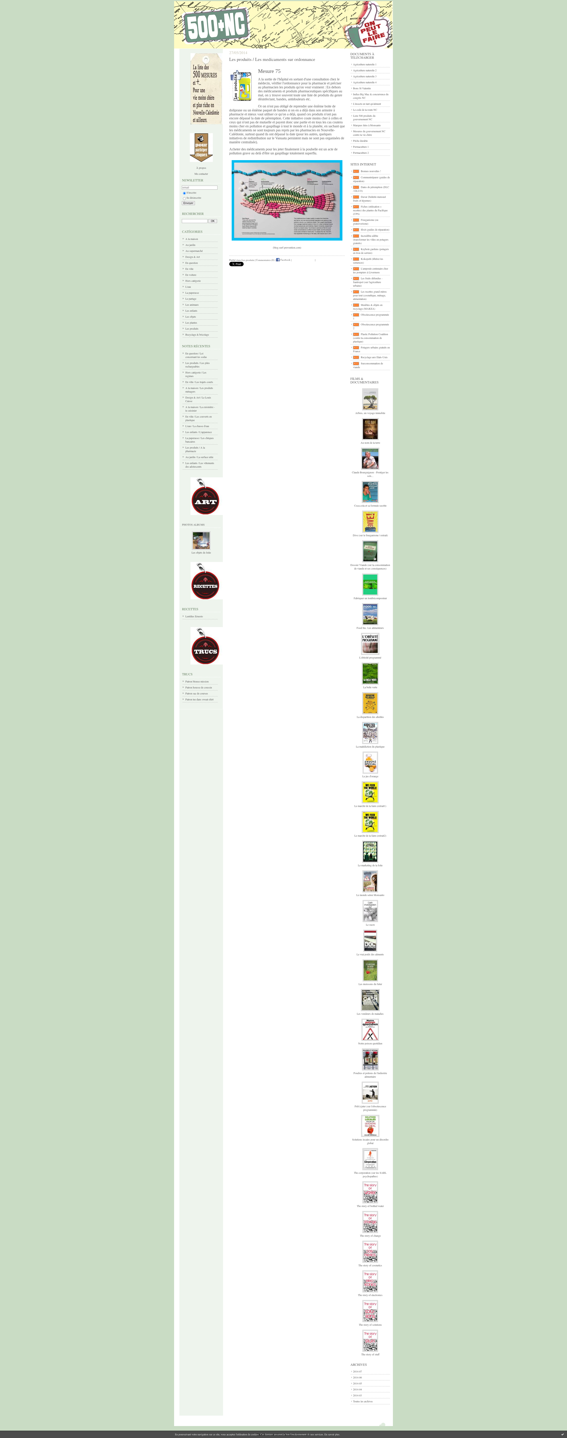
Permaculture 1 (361, 146)
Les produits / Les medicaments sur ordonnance (272, 59)
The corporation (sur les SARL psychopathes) (370, 1174)
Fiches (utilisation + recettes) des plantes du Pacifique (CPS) (370, 210)
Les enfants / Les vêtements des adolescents (199, 464)
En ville (189, 268)
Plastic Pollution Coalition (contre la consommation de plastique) (370, 337)
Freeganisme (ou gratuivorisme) (365, 221)
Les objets (190, 316)
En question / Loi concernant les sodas (196, 355)
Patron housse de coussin (198, 687)
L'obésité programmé (370, 657)
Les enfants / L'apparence (198, 432)
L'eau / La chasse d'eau (197, 426)
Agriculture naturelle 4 (365, 82)
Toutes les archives (363, 1401)
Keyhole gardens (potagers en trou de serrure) (371, 251)
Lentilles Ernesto (194, 616)
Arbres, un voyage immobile (370, 413)
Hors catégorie (193, 280)
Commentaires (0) (265, 259)
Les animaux (192, 304)
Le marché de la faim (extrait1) (370, 806)
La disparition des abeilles (370, 717)
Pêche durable (360, 140)
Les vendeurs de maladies (370, 1013)
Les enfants (191, 310)
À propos (201, 167)
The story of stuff (370, 1354)
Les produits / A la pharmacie (195, 449)
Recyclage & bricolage (197, 334)
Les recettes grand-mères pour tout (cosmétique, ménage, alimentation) (370, 295)
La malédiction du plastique (370, 746)
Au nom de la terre (370, 442)
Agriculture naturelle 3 (365, 76)
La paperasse (192, 292)
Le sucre (370, 924)
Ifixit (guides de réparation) (375, 229)
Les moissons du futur (370, 984)
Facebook (285, 259)
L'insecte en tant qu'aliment (367, 103)
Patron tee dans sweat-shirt (199, 699)
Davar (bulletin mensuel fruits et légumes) (369, 198)
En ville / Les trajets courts (199, 382)
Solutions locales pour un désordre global (370, 1141)
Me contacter (201, 173)
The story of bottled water (370, 1206)
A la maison (191, 239)
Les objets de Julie (201, 552)
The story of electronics (370, 1295)
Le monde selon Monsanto (370, 895)
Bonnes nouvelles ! (371, 171)
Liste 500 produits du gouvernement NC (364, 117)
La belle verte (370, 687)
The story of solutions (370, 1324)
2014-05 (357, 1383)
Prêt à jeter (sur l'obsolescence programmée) (370, 1108)
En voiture (190, 274)
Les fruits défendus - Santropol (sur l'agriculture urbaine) (368, 281)
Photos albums (193, 524)
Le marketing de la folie (370, 865)
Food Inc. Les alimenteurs (370, 628)
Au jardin (190, 245)
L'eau (188, 286)
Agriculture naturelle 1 (365, 64)
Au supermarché (194, 251)
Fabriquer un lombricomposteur (370, 598)
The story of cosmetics (370, 1265)
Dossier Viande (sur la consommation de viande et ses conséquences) (370, 566)
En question (191, 262)
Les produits (191, 328)
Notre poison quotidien (370, 1043)
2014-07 (357, 1371)
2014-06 (357, 1377)
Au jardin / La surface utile (199, 457)
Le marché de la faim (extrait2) (370, 835)
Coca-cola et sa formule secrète (370, 505)
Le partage (190, 298)
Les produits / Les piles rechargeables (197, 364)
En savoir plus (332, 1434)
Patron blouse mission (197, 681)
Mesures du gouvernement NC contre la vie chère (369, 132)
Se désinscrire (193, 197)
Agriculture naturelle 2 (365, 70)
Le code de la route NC (365, 109)
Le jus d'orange (370, 776)
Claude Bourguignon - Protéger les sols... (370, 474)
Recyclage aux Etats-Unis (374, 357)
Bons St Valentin (362, 88)
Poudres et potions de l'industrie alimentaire (370, 1074)
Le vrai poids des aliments (370, 954)
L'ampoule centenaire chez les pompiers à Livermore (370, 270)
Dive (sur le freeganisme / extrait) (370, 535)
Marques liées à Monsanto (367, 125)
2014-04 (357, 1389)
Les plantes (191, 322)
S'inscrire (191, 192)
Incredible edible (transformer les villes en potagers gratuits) (370, 239)
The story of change (370, 1235)
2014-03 (357, 1395)
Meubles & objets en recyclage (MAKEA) (368, 306)
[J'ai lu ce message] (562, 1434)
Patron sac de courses (196, 693)
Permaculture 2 (361, 152)
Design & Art (192, 256)
